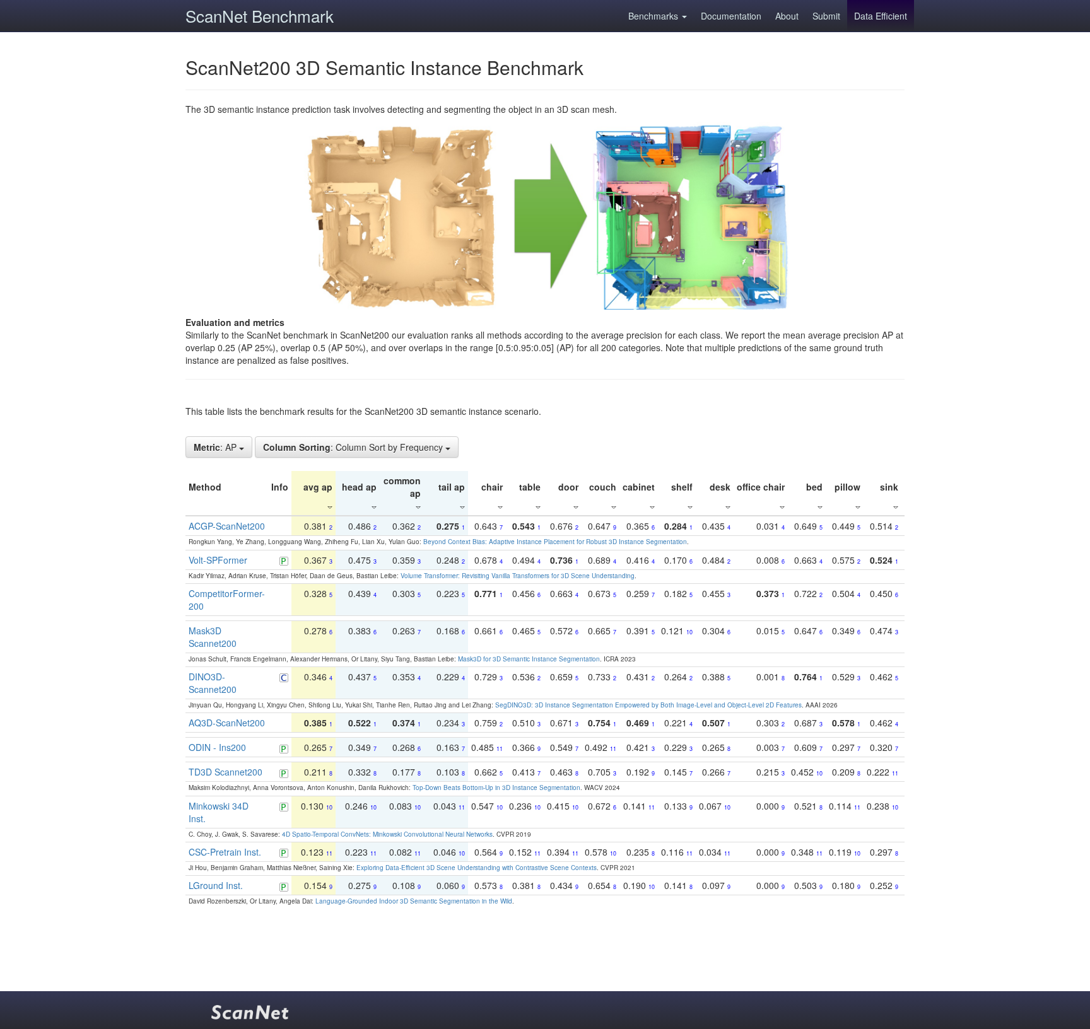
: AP (216, 447)
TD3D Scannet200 (225, 771)
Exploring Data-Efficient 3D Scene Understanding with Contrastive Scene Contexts (476, 867)
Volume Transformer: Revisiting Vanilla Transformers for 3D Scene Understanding (518, 575)
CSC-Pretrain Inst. (225, 852)
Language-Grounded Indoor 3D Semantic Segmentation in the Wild (413, 901)
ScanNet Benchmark (259, 15)
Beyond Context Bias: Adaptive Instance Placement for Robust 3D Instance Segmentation (555, 541)
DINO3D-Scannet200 (213, 682)
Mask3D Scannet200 (213, 636)
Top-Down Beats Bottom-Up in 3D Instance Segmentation (496, 787)
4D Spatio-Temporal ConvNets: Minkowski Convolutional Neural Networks (387, 834)
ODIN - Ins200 (217, 747)
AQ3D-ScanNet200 (227, 722)
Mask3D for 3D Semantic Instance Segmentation (529, 658)
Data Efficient (880, 15)
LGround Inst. (216, 885)
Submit (826, 15)
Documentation (731, 15)
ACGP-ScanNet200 (227, 526)
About (787, 15)
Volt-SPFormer (218, 560)
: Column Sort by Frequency (354, 447)
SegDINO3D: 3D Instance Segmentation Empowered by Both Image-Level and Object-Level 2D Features (648, 705)
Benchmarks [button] (654, 15)
